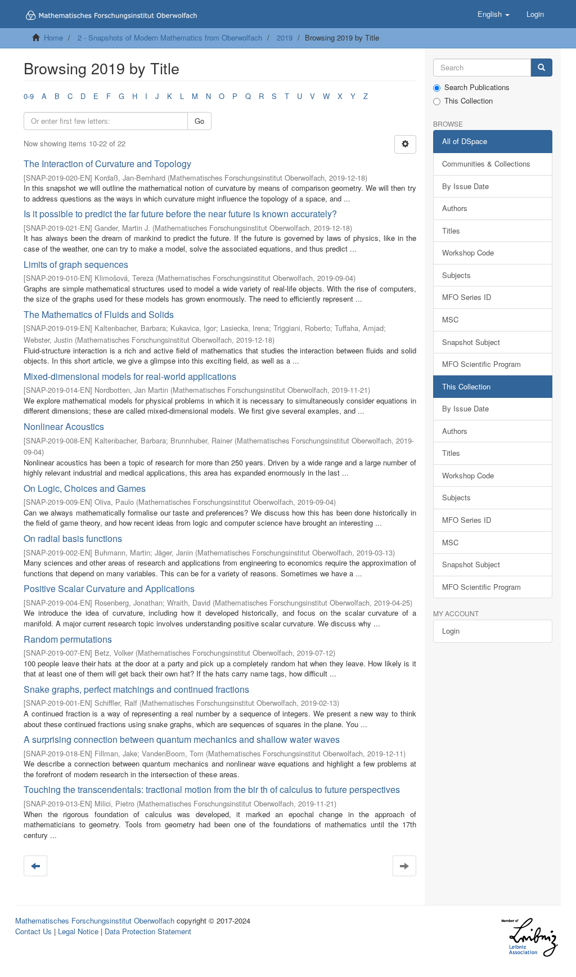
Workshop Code (468, 252)
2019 (284, 37)
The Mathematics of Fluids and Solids (99, 314)
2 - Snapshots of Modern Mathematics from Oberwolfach (170, 37)
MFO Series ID (466, 297)
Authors (454, 208)
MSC (450, 319)
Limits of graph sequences (76, 264)
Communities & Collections (486, 163)
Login (451, 630)
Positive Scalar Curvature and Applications (109, 588)
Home (53, 37)
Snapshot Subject (471, 342)
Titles (451, 230)
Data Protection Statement (148, 931)
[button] (493, 14)
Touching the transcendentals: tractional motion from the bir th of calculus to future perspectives (212, 789)
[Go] (541, 68)
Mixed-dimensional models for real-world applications (130, 376)
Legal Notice (78, 931)
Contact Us (33, 931)
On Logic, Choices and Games (85, 488)
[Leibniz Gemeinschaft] (529, 937)
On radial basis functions (73, 538)
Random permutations (68, 639)
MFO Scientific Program (481, 363)
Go (199, 120)
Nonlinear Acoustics (64, 426)
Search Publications (477, 87)
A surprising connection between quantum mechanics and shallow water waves (182, 739)
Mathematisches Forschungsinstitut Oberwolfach (94, 920)
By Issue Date (465, 186)
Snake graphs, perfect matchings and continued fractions (136, 689)
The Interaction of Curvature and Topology (107, 163)
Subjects (456, 275)
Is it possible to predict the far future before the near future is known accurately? (180, 213)
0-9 (29, 96)
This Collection (468, 101)
